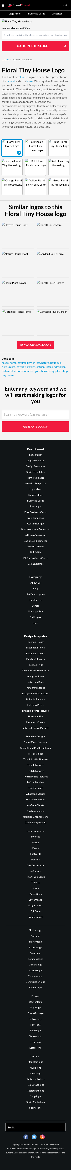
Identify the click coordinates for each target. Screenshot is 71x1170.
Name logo (35, 1073)
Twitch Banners (35, 770)
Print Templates (35, 477)
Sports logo (35, 1107)
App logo (35, 935)
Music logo (35, 1067)
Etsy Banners (35, 905)
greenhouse (42, 371)
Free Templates (35, 517)
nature (45, 362)
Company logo (35, 976)
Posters (35, 859)
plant (12, 366)
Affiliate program (36, 594)
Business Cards (36, 13)
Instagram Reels (35, 682)
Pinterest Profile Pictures (35, 727)
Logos (5, 59)
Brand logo (35, 953)
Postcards (35, 853)
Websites (57, 13)
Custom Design (35, 523)
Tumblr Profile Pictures (35, 759)
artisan (41, 366)
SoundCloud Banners (35, 742)
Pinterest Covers (35, 722)
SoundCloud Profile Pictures (35, 747)
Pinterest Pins (35, 716)
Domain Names (36, 563)
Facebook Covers (35, 653)
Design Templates (35, 466)
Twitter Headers (35, 782)
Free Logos (36, 506)
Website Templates (35, 483)
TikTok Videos (35, 753)
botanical (7, 371)
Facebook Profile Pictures (35, 670)
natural (11, 81)
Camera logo (35, 964)
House (24, 76)
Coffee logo (35, 970)
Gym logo (36, 1041)
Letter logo (35, 1047)
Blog (35, 588)
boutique (55, 362)
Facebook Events (35, 659)
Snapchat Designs (35, 736)
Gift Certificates (35, 865)
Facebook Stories (35, 647)
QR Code (35, 911)
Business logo (35, 958)
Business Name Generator (35, 529)
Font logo (36, 1024)
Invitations (35, 871)
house (5, 362)
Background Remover (35, 540)
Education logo (36, 1013)
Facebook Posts (35, 641)
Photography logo (35, 1079)
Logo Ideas (36, 489)
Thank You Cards (35, 876)
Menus (35, 842)
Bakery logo (35, 941)
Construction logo (35, 981)
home (30, 81)
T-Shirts (35, 882)
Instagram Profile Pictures (35, 693)
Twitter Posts (35, 787)
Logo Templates (35, 460)
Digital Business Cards (35, 558)
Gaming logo (35, 1036)
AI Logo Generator (35, 535)
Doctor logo (35, 1001)
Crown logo (35, 987)
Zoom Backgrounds (35, 822)
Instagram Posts (35, 676)
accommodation (24, 371)
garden (31, 366)
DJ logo (35, 996)
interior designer (56, 366)
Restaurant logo (35, 1090)
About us (35, 582)
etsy (52, 371)
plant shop (61, 371)
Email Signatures (35, 830)
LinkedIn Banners (35, 699)
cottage (21, 366)
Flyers (35, 848)
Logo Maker (15, 13)
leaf (38, 362)
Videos (35, 888)
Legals (35, 605)
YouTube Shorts (35, 805)
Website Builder (35, 546)
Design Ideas (35, 494)
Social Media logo (35, 1101)
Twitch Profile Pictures (35, 776)
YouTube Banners (35, 799)
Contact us (35, 599)
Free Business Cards (35, 512)
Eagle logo (35, 1007)
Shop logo (35, 1096)
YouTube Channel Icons (35, 816)
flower (31, 362)
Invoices (35, 836)
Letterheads (35, 899)
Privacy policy (35, 611)
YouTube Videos (35, 810)
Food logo (35, 1030)
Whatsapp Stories (35, 793)
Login (35, 622)
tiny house (8, 375)
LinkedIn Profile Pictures (35, 710)
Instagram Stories (35, 687)
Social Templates (35, 471)
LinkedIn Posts (35, 704)
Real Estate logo (35, 1084)
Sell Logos (35, 617)
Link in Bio (35, 552)
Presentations (35, 916)
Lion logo (35, 1056)
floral (5, 366)
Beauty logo (35, 947)
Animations (35, 894)
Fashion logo (35, 1019)
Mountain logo (35, 1061)
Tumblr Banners (35, 765)
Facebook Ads (35, 664)
